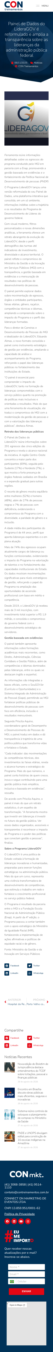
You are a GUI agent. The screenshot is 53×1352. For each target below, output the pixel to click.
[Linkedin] (14, 1221)
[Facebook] (7, 1221)
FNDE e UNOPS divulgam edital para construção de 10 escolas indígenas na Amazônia (32, 1138)
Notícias (38, 62)
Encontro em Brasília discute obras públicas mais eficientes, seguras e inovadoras (32, 1094)
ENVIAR (26, 1291)
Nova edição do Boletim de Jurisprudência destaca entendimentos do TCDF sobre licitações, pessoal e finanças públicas (33, 1070)
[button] (15, 965)
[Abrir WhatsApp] (45, 1344)
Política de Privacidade (19, 1214)
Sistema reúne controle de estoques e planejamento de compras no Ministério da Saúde (32, 1116)
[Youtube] (21, 1221)
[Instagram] (28, 1221)
